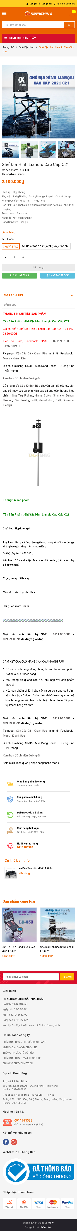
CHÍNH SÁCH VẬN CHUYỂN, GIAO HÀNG (24, 1042)
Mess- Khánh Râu (14, 735)
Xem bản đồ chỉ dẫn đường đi (21, 378)
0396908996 (19, 1089)
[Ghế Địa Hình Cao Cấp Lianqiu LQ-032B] (57, 924)
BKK (58, 400)
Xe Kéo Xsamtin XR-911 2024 (36, 868)
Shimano (58, 395)
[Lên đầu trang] (65, 1209)
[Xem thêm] (8, 232)
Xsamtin (68, 400)
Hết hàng (38, 267)
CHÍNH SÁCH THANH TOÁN (18, 1063)
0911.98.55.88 (20, 275)
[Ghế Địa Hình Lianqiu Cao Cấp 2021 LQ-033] (19, 924)
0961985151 (19, 1102)
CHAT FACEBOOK (58, 275)
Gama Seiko (43, 395)
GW (17, 400)
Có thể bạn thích (18, 860)
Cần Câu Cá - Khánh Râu (31, 353)
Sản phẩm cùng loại (19, 901)
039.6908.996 (11, 346)
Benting (7, 400)
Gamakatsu (46, 400)
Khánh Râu (46, 1227)
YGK (34, 400)
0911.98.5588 (61, 341)
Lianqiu (21, 174)
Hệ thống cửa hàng (66, 3)
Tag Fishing (25, 395)
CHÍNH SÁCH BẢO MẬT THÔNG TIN (22, 1058)
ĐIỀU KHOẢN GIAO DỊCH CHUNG (20, 1047)
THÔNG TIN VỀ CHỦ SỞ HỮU (18, 1052)
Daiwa (70, 395)
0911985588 (25, 847)
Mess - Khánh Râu (14, 358)
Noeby (25, 400)
